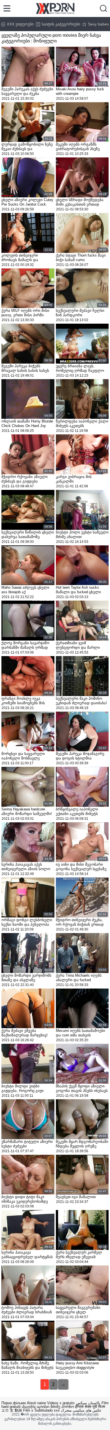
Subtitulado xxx (47, 1410)
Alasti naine (36, 1403)
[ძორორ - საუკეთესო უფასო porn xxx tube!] (55, 8)
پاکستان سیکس (88, 1403)
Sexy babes (98, 24)
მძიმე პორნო (62, 1407)
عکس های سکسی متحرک (81, 1410)
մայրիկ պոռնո (35, 1407)
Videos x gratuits (61, 1403)
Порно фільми (13, 1403)
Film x (28, 1410)
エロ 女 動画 (11, 1410)
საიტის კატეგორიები (61, 24)
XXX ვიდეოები (20, 24)
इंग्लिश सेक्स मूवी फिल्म (90, 1407)
